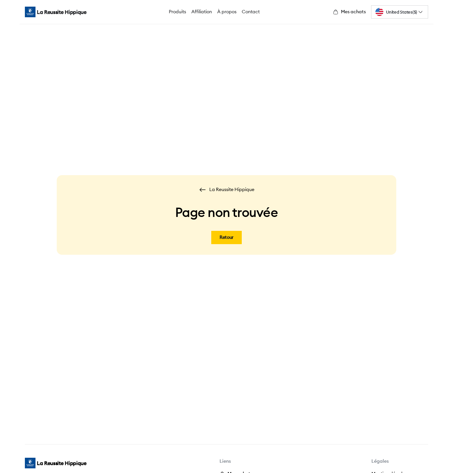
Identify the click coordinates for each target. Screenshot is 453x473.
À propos (226, 12)
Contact (251, 12)
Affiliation (201, 12)
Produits (177, 12)
